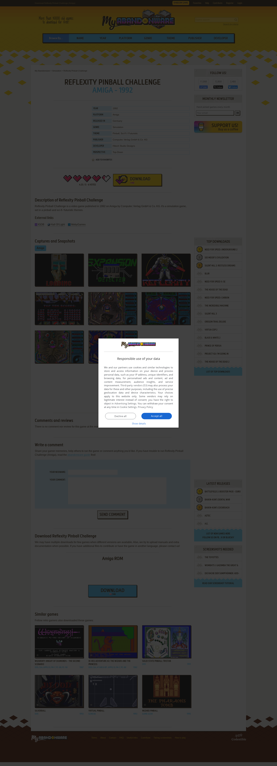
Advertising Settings (125, 403)
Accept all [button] (156, 416)
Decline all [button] (120, 416)
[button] (138, 423)
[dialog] (138, 382)
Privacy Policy (145, 407)
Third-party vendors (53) (133, 385)
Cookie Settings (128, 407)
